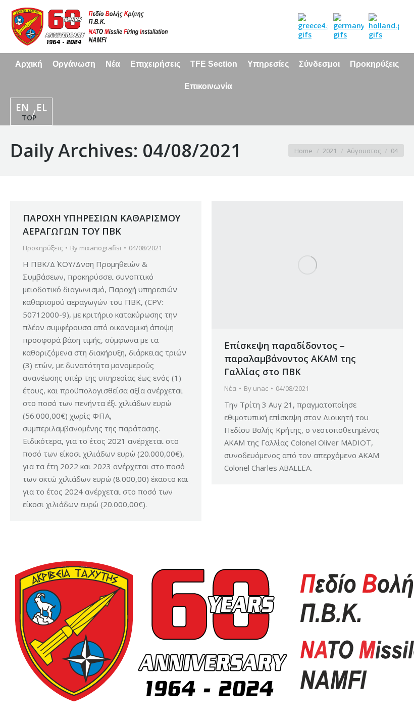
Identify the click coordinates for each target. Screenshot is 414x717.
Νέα (230, 388)
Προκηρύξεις (43, 247)
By (95, 247)
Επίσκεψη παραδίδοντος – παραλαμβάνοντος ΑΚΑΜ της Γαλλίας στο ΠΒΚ (290, 358)
